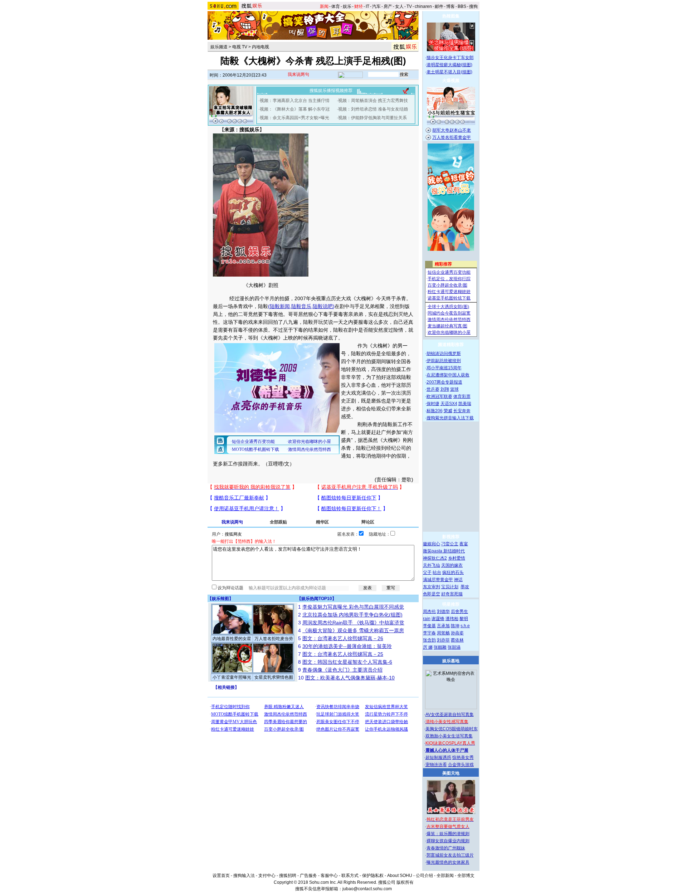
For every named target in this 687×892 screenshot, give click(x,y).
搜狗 (473, 6)
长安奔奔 (462, 410)
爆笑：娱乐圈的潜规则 (448, 833)
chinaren (423, 6)
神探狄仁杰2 (435, 558)
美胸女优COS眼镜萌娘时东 (451, 728)
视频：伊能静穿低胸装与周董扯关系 (372, 117)
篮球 (454, 389)
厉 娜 (428, 647)
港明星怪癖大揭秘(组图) (449, 64)
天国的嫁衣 (452, 565)
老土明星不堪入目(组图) (449, 71)
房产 (388, 6)
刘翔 (444, 389)
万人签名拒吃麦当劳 (273, 638)
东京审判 (431, 586)
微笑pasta (433, 551)
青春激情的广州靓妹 (446, 847)
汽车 (376, 6)
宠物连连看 (436, 764)
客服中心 (329, 875)
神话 (458, 579)
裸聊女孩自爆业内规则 (448, 840)
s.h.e (465, 625)
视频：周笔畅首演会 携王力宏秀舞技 (373, 100)
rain (426, 618)
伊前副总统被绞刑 (444, 360)
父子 (427, 572)
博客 (450, 6)
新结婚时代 (454, 551)
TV (409, 6)
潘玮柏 (451, 618)
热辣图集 (450, 16)
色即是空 (431, 593)
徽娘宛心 (431, 543)
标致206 (435, 410)
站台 (437, 572)
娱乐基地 (450, 660)
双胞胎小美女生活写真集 (449, 736)
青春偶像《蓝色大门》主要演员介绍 (342, 670)
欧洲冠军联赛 (439, 396)
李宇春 (429, 632)
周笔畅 (443, 632)
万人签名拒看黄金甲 (451, 137)
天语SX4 (448, 403)
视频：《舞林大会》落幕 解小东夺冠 (295, 109)
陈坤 (455, 625)
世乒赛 (433, 389)
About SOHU (399, 875)
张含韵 (429, 640)
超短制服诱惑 (438, 757)
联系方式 (350, 875)
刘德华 (443, 611)
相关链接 (226, 687)
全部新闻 (445, 875)
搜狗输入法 (244, 875)
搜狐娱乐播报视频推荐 (331, 90)
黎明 (463, 618)
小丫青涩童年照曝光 (232, 677)
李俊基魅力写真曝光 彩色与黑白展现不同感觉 (353, 607)
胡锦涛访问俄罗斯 (444, 353)
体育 (335, 6)
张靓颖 (440, 647)
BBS (462, 6)
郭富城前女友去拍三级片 (450, 855)
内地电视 (260, 46)
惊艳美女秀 (463, 757)
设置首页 (221, 875)
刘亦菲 (443, 640)
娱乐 (347, 6)
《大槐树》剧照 (260, 285)
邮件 (439, 6)
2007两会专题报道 (444, 382)
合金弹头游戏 (461, 764)
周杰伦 (429, 611)
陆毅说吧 (323, 306)
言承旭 (443, 625)
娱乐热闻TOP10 (316, 598)
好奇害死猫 (452, 593)
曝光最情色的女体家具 (448, 862)
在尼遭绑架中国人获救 (448, 374)
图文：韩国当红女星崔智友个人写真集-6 (347, 662)
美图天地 (450, 773)
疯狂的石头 (453, 572)
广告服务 (308, 875)
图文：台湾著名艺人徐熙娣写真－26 (342, 638)
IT (367, 6)
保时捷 (433, 403)
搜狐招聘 (287, 875)
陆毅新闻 (280, 306)
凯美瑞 (464, 403)
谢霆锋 (438, 618)
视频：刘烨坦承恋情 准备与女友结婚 (373, 109)
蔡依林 (457, 640)
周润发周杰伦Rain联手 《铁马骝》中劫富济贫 (353, 622)
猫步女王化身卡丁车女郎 (450, 57)
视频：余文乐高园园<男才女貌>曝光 (294, 117)
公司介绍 (424, 875)
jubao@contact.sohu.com (367, 888)
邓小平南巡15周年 (444, 367)
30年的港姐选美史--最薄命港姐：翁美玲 (347, 646)
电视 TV (239, 46)
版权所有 (405, 882)
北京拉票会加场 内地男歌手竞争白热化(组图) (352, 615)
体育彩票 (462, 396)
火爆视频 (450, 80)
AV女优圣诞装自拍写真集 (449, 714)
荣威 (448, 410)
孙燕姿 (457, 632)
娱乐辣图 (220, 598)
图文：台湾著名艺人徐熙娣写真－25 (342, 654)
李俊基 (429, 625)
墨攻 (465, 586)
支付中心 (267, 875)
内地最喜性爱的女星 (232, 638)
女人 (399, 6)
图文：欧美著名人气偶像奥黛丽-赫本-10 (350, 678)
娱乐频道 (219, 46)
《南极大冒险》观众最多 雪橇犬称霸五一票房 (353, 630)
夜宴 (463, 543)
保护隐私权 (373, 875)
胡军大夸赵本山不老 (451, 130)
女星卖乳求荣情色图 (273, 677)
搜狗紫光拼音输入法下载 (450, 417)
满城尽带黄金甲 (438, 579)
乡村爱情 (456, 558)
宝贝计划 (449, 586)
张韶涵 (454, 647)
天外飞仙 (431, 565)
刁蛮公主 (449, 543)
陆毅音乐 (301, 306)
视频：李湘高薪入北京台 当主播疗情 (295, 100)
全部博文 (465, 875)
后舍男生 (459, 611)
